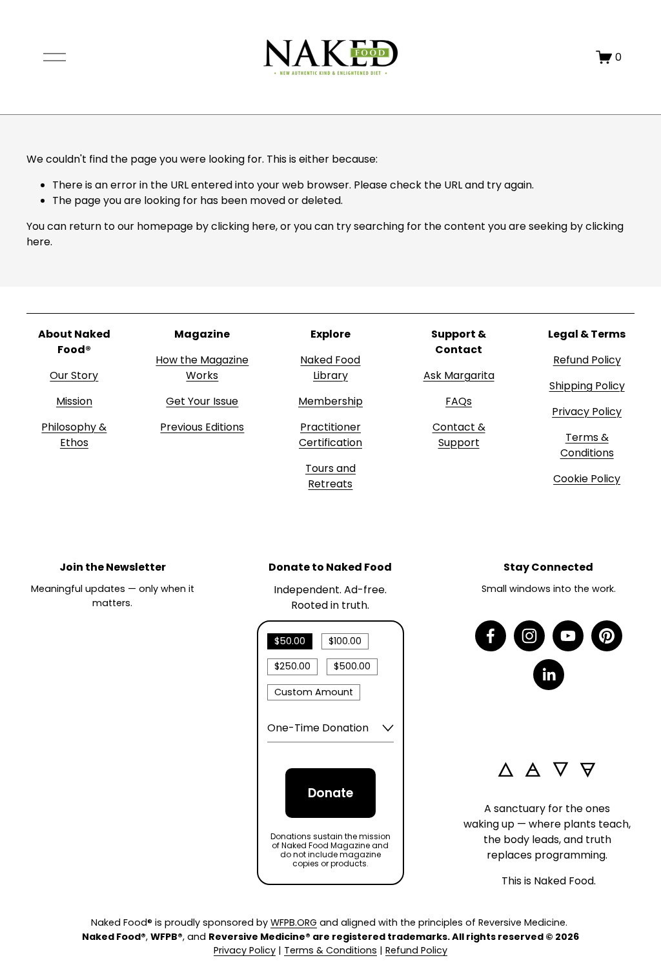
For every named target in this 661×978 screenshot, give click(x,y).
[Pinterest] (606, 635)
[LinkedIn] (548, 674)
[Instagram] (529, 635)
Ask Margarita (458, 375)
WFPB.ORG (293, 922)
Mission (74, 401)
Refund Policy (587, 359)
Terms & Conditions (587, 445)
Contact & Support (458, 435)
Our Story (74, 375)
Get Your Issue (202, 401)
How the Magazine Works (202, 367)
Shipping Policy (587, 385)
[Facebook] (490, 635)
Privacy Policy (587, 411)
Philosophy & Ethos (74, 435)
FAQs (458, 401)
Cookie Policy (586, 478)
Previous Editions (202, 427)
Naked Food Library (330, 367)
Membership (330, 401)
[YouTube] (568, 635)
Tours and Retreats (330, 476)
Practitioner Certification (330, 435)
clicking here (243, 226)
